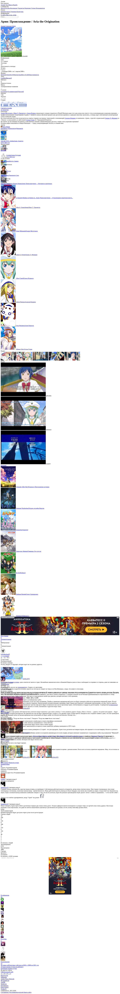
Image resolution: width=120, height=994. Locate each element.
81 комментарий (13, 91)
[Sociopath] (2, 937)
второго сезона (14, 682)
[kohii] (2, 934)
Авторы (3, 150)
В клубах (4, 939)
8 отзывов (4, 91)
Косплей (21, 91)
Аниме (3, 5)
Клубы (8, 8)
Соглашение (5, 992)
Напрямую (4, 128)
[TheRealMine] (2, 914)
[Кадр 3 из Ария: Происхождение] (41, 360)
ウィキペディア (6, 973)
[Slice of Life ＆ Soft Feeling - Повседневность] (3, 950)
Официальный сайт (7, 972)
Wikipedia (4, 977)
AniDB (3, 982)
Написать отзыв (14, 762)
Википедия (4, 975)
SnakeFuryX (4, 787)
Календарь (20, 11)
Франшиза (19, 128)
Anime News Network (7, 979)
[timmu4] (2, 930)
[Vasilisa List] (2, 920)
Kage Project (4, 987)
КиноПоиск (4, 985)
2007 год (7, 142)
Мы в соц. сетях (11, 15)
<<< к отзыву (5, 656)
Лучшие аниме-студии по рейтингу (12, 967)
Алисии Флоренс (70, 118)
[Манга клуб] (3, 955)
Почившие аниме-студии (9, 968)
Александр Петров (7, 682)
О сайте (3, 15)
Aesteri (3, 779)
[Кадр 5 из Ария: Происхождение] (72, 360)
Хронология (12, 128)
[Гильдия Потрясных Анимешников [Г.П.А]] (3, 945)
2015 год (12, 157)
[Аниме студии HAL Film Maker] (14, 106)
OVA (2, 142)
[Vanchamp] (2, 904)
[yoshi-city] (2, 924)
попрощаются (22, 687)
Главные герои (5, 184)
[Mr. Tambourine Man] (2, 917)
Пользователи (40, 8)
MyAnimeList (5, 980)
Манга (10, 5)
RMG (2, 711)
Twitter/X (3, 989)
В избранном (5, 896)
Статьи (33, 8)
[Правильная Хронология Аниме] (3, 960)
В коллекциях (5, 962)
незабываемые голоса (12, 706)
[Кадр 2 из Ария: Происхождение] (25, 360)
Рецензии (28, 8)
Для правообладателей (16, 992)
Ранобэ (15, 5)
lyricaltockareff (5, 654)
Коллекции (14, 8)
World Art (4, 984)
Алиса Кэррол (31, 113)
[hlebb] (2, 900)
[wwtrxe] (2, 927)
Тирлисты (21, 8)
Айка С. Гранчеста (19, 113)
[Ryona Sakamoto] (2, 907)
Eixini (2, 739)
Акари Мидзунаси (6, 113)
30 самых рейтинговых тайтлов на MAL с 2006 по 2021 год (20, 965)
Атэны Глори (30, 120)
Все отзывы (4, 762)
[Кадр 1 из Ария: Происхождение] (9, 360)
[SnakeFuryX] (2, 910)
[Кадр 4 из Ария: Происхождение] (56, 360)
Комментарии (5, 765)
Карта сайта (27, 992)
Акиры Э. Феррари (111, 118)
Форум (3, 8)
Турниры (13, 11)
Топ (7, 5)
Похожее (3, 465)
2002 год (8, 171)
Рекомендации (5, 11)
